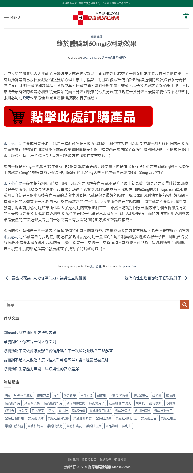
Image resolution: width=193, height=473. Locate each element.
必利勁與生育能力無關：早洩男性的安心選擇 (41, 368)
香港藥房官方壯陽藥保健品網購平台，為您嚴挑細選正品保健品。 (96, 3)
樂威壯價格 (122, 410)
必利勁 (170, 403)
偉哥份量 (70, 395)
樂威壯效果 (103, 418)
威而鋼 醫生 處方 (120, 403)
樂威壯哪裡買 (82, 418)
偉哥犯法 (86, 395)
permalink (129, 266)
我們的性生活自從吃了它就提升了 (153, 278)
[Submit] (184, 304)
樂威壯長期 (93, 426)
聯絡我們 (105, 459)
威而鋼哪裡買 (76, 403)
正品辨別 (112, 426)
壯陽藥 (156, 395)
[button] (12, 17)
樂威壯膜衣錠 (14, 426)
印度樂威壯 (140, 395)
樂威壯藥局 (35, 426)
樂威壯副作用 (163, 410)
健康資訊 (96, 36)
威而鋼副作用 (53, 403)
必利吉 (9, 410)
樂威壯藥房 (54, 426)
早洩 (51, 410)
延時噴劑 (155, 403)
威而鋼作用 (12, 403)
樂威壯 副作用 (14, 418)
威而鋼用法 (97, 403)
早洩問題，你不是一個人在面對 (30, 341)
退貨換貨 (120, 459)
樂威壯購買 (74, 426)
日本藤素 (38, 410)
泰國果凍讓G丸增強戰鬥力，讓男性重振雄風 (48, 278)
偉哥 (56, 395)
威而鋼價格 (32, 403)
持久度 (23, 410)
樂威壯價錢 (142, 410)
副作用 (101, 395)
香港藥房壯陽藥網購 (114, 57)
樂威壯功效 (36, 418)
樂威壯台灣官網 (58, 418)
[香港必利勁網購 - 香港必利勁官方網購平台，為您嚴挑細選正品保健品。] (96, 17)
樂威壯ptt (78, 410)
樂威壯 (63, 410)
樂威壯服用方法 (126, 418)
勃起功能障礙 (119, 395)
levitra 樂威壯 (23, 395)
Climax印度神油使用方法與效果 (30, 332)
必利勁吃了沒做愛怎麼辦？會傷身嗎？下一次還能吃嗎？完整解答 (58, 350)
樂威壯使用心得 (100, 410)
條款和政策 (89, 459)
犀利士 (126, 426)
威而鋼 (170, 395)
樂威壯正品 (149, 418)
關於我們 (73, 459)
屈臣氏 (140, 403)
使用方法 (43, 395)
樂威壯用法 (168, 418)
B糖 (7, 395)
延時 (26, 97)
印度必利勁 (13, 143)
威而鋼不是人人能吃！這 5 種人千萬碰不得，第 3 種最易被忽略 (56, 360)
